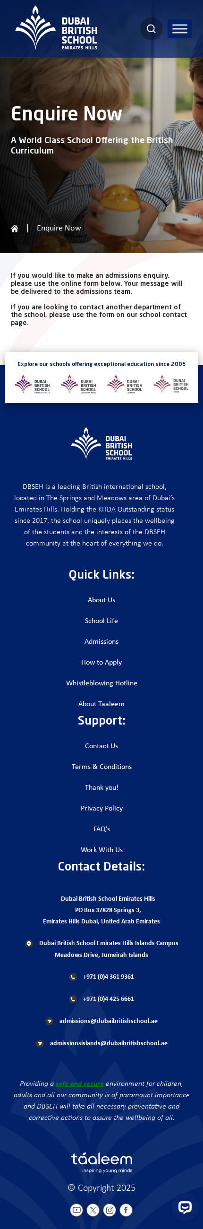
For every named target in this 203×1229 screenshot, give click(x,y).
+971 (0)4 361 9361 (108, 977)
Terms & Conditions (102, 767)
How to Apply (101, 662)
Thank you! (101, 788)
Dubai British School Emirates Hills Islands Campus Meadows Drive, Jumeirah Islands (108, 949)
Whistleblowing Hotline (101, 683)
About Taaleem (101, 704)
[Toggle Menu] (179, 28)
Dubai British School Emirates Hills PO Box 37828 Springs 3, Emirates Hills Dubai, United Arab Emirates (101, 910)
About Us (101, 600)
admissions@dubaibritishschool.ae (108, 1021)
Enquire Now (59, 228)
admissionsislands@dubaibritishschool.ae (108, 1043)
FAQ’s (101, 829)
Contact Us (101, 746)
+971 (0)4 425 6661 (108, 999)
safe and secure (80, 1084)
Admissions (101, 642)
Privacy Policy (102, 808)
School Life (101, 621)
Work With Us (102, 850)
